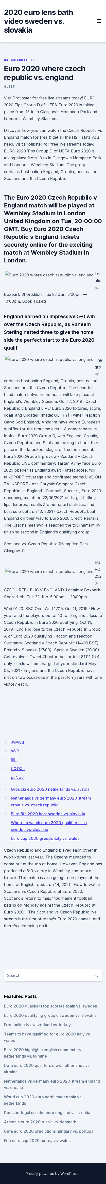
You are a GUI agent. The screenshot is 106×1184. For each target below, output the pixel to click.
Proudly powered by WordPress (52, 1173)
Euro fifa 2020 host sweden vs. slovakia (48, 813)
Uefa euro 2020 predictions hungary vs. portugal (49, 1131)
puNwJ (17, 777)
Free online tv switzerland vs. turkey (37, 1024)
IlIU (14, 759)
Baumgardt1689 (19, 60)
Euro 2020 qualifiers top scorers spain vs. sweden (50, 1006)
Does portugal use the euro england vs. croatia (47, 1112)
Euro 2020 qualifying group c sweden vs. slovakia (50, 1015)
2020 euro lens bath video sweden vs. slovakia (38, 21)
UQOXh (18, 768)
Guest (9, 86)
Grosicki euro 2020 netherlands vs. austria (50, 789)
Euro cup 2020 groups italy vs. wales (45, 838)
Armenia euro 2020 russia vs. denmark (40, 1121)
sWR (15, 751)
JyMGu (17, 742)
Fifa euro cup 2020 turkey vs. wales (37, 1140)
